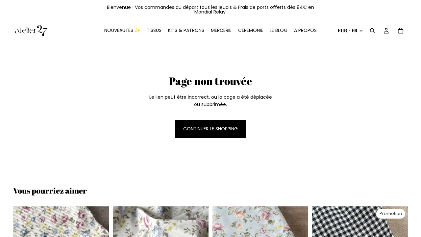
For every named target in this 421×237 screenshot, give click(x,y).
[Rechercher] (372, 30)
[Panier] (400, 30)
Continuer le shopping (210, 128)
